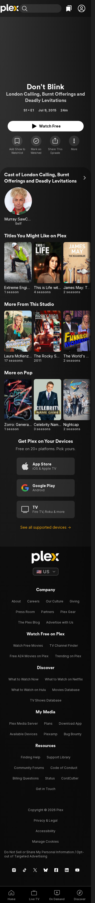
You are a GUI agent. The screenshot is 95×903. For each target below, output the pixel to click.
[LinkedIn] (66, 870)
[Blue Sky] (45, 870)
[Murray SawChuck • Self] (18, 206)
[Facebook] (56, 870)
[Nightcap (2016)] (77, 405)
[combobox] (45, 8)
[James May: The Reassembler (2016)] (77, 268)
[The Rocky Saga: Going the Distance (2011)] (47, 337)
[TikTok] (24, 870)
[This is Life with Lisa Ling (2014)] (47, 268)
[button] (81, 8)
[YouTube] (77, 870)
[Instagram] (14, 870)
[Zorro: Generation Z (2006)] (18, 405)
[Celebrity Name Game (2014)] (47, 405)
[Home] (9, 8)
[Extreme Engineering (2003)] (18, 268)
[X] (35, 870)
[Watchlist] (69, 8)
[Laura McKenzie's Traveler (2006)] (18, 337)
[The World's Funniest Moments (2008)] (77, 337)
